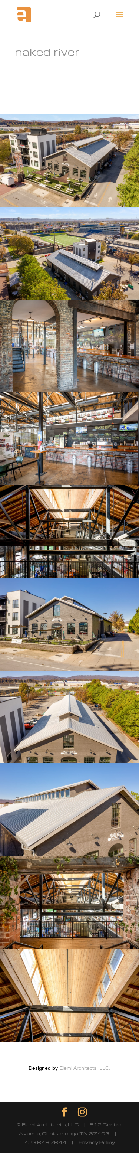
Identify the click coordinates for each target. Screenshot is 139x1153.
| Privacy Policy (90, 1142)
